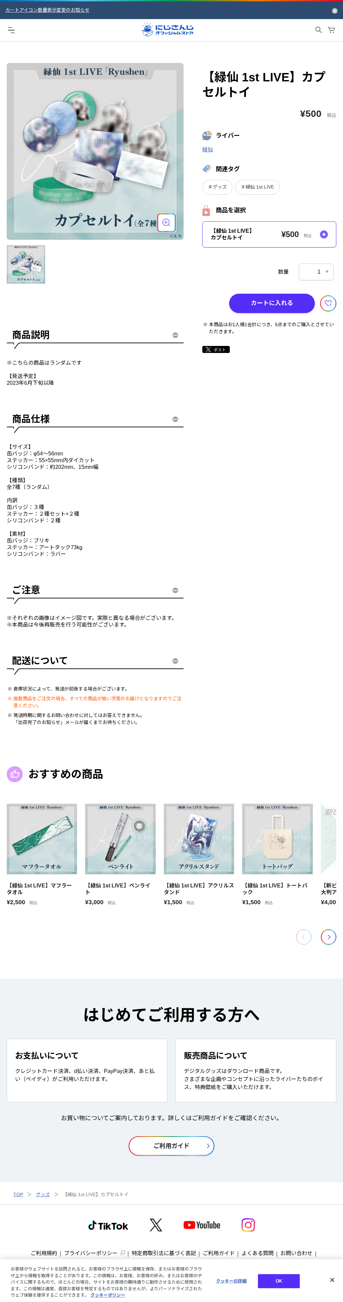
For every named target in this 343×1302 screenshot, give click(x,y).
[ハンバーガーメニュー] (11, 29)
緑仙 (207, 149)
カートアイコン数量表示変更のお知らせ (47, 10)
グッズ (43, 1194)
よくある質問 (258, 1253)
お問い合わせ (296, 1253)
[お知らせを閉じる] (335, 10)
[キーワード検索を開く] (318, 29)
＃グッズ (217, 187)
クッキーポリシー (107, 1295)
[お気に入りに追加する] (328, 303)
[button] (328, 937)
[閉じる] (332, 1280)
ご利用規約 (43, 1253)
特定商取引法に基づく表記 (164, 1253)
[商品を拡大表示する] (166, 223)
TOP (18, 1194)
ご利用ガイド (219, 1253)
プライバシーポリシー (91, 1253)
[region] (171, 1280)
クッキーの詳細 (231, 1281)
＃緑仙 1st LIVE (257, 187)
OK (279, 1281)
